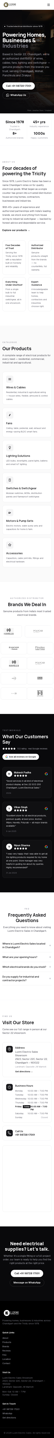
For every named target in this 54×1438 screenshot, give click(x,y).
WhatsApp (7, 1413)
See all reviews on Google (22, 756)
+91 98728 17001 (25, 1134)
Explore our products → (16, 230)
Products (6, 1342)
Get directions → (24, 1071)
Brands (5, 1346)
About (5, 1338)
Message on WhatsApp (27, 1282)
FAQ (4, 1355)
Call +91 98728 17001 (18, 85)
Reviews (6, 1350)
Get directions (9, 1417)
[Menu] (49, 5)
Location (6, 1359)
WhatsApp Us (18, 95)
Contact (6, 1363)
